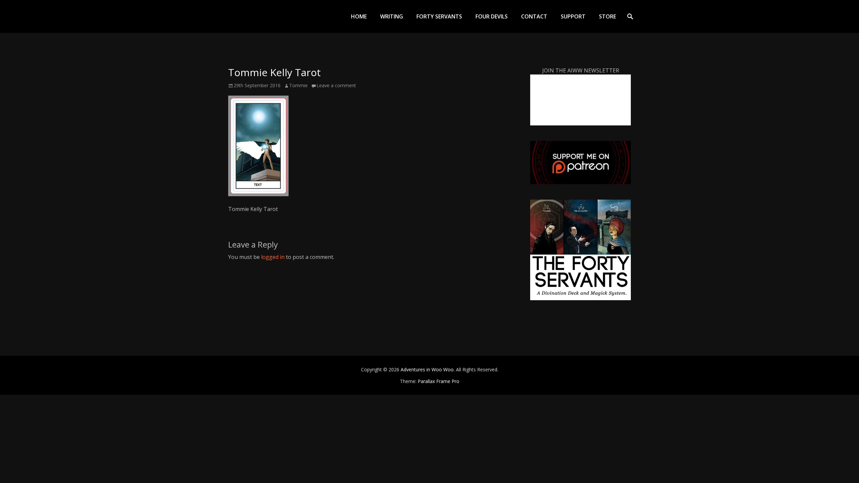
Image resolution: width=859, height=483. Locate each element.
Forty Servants (439, 16)
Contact (534, 16)
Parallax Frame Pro (438, 381)
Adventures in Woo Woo (427, 369)
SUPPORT (573, 16)
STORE (607, 16)
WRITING (391, 16)
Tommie (298, 85)
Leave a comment (336, 85)
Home (359, 16)
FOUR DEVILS (491, 16)
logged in (273, 257)
